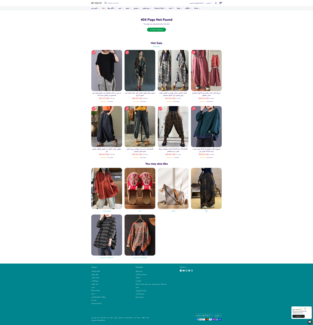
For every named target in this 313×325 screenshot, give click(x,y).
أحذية (170, 8)
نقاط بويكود (94, 274)
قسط (93, 294)
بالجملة (138, 278)
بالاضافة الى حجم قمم (106, 257)
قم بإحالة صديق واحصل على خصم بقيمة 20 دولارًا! (151, 284)
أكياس (173, 211)
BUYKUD (103, 320)
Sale (103, 8)
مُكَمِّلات (187, 8)
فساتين (136, 8)
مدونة (137, 287)
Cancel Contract (96, 303)
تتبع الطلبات (94, 281)
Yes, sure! (298, 316)
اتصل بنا (93, 300)
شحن (93, 287)
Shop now (156, 46)
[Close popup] (305, 308)
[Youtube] (184, 271)
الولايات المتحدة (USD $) (196, 3)
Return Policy (95, 291)
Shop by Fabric (159, 8)
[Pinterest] (189, 271)
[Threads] (192, 271)
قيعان (127, 8)
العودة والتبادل (95, 271)
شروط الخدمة (140, 294)
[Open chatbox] (310, 322)
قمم (119, 8)
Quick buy (106, 88)
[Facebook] (181, 271)
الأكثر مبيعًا (111, 8)
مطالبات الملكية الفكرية (98, 297)
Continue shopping (156, 30)
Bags (179, 8)
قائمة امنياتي (95, 278)
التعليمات (138, 281)
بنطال (206, 211)
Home (196, 8)
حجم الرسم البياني (141, 274)
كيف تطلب (94, 284)
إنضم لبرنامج (139, 297)
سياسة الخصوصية (141, 291)
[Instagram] (186, 271)
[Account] (215, 3)
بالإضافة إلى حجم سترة (140, 257)
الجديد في (94, 8)
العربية (208, 3)
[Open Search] (105, 2)
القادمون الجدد (106, 211)
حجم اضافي (146, 8)
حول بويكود (139, 271)
